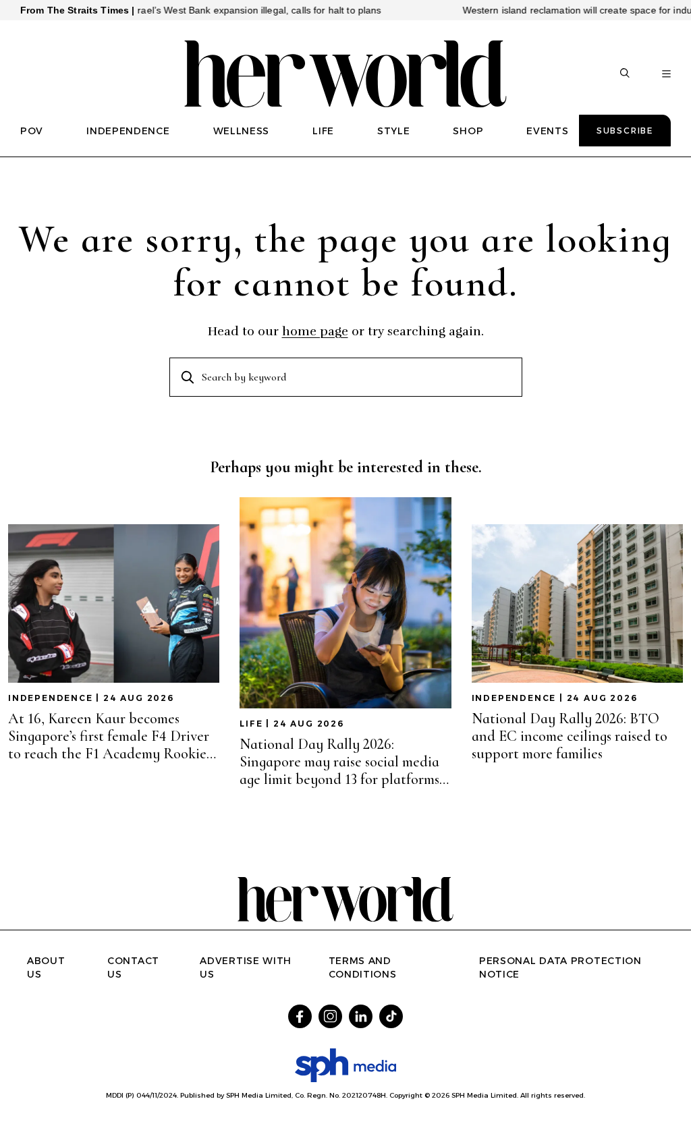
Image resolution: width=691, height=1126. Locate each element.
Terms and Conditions (363, 967)
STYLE (393, 131)
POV (31, 131)
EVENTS (547, 131)
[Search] (624, 74)
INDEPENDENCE (127, 131)
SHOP (468, 131)
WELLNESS (241, 131)
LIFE (323, 131)
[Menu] (666, 74)
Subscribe (625, 130)
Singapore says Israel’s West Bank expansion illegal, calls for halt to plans (197, 10)
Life (251, 724)
